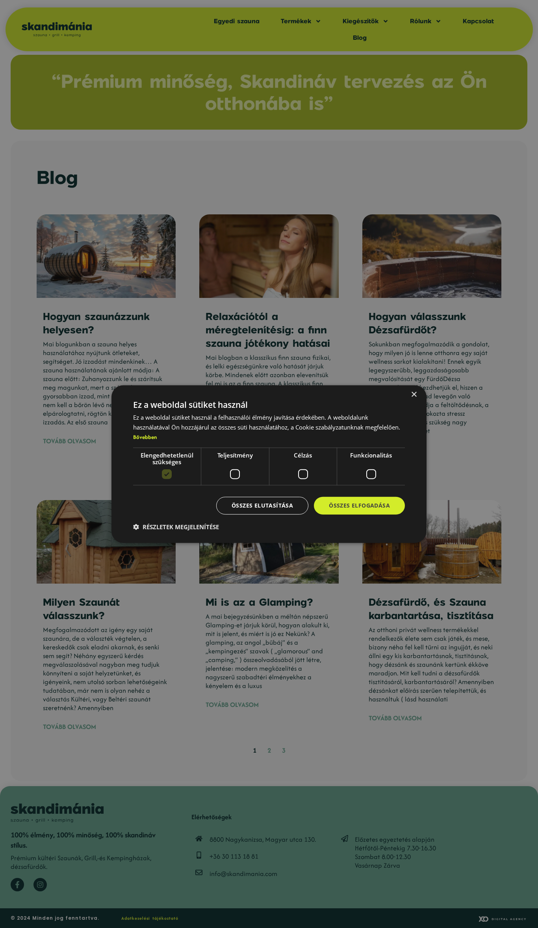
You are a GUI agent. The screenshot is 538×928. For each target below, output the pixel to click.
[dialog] (269, 464)
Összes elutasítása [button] (262, 505)
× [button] (414, 394)
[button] (176, 527)
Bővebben (145, 437)
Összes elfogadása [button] (359, 505)
